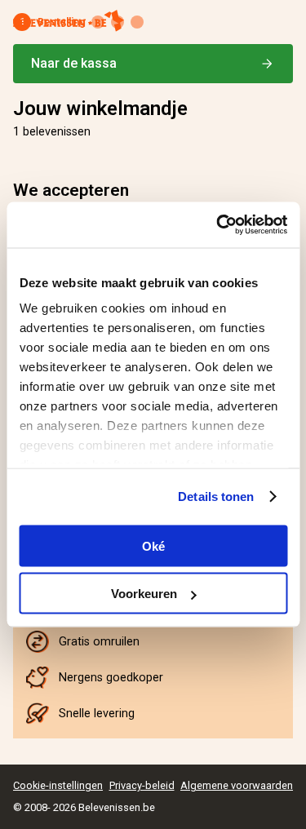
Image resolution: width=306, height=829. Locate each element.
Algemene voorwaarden (236, 785)
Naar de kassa (74, 63)
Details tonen (216, 496)
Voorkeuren (144, 594)
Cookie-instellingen (58, 785)
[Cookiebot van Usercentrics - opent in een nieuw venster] (218, 225)
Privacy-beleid (142, 785)
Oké (153, 545)
